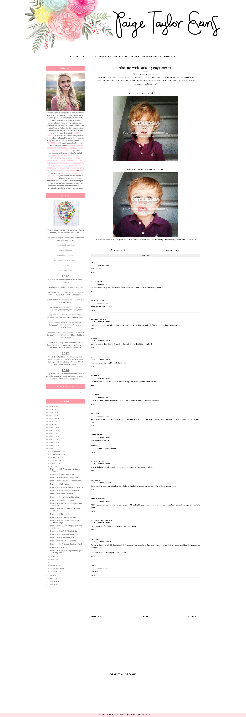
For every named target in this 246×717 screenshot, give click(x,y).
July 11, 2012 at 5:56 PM (101, 303)
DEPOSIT (65, 282)
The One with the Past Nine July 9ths (64, 534)
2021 (51, 422)
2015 (51, 440)
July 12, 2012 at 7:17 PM (101, 501)
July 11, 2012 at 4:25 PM (101, 265)
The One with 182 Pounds (59, 514)
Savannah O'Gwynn (99, 319)
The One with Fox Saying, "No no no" (64, 517)
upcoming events (151, 56)
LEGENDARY (64, 150)
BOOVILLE (71, 145)
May (52, 559)
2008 (51, 584)
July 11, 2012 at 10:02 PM (101, 416)
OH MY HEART (56, 171)
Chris (93, 357)
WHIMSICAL (60, 168)
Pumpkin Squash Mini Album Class (61, 315)
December (55, 451)
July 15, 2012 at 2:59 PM (101, 568)
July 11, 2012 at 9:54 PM (101, 397)
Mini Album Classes (65, 255)
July (52, 466)
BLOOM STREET (61, 166)
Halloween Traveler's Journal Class (64, 322)
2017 (51, 434)
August (54, 463)
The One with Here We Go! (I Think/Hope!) (66, 481)
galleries (169, 56)
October (55, 457)
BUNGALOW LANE (54, 163)
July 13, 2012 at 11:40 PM (101, 541)
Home (145, 616)
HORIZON (50, 168)
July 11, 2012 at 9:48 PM (101, 378)
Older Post (194, 616)
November (55, 454)
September (56, 460)
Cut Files (65, 265)
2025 (51, 410)
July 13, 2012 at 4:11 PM (101, 523)
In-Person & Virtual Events (65, 260)
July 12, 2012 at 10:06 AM (101, 482)
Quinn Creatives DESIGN (138, 715)
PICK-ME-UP (70, 168)
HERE (80, 295)
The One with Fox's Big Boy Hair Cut (64, 531)
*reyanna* (95, 539)
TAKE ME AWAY (69, 171)
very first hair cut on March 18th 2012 (120, 77)
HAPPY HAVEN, (58, 155)
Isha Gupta (95, 480)
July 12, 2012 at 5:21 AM (101, 437)
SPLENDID (80, 161)
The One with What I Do (59, 547)
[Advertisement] (65, 628)
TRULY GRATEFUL (75, 166)
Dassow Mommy (98, 338)
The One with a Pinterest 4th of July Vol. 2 (66, 544)
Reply (93, 272)
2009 (51, 581)
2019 (51, 428)
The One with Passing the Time (62, 500)
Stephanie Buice (98, 499)
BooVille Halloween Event (69, 300)
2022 (51, 419)
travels (135, 56)
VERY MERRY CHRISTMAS (67, 148)
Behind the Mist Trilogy (101, 520)
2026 (51, 407)
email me (56, 345)
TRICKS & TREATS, (71, 155)
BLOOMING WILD (53, 161)
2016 (51, 437)
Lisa (92, 565)
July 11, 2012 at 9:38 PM (101, 359)
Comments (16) (172, 250)
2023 (51, 416)
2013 (51, 446)
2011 (51, 575)
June (53, 556)
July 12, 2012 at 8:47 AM (101, 463)
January (54, 571)
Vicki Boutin (59, 362)
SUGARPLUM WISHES (71, 158)
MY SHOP (60, 181)
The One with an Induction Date (62, 538)
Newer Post (97, 616)
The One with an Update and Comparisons (66, 487)
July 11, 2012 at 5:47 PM (101, 284)
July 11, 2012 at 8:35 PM (101, 322)
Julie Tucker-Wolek (99, 300)
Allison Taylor (97, 461)
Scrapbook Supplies (65, 245)
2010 (51, 578)
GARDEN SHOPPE (68, 161)
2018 (51, 431)
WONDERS (66, 163)
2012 (51, 449)
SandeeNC (95, 376)
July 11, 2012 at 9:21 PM (101, 340)
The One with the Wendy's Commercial (65, 491)
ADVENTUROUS (56, 158)
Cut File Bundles (65, 270)
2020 (51, 425)
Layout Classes (65, 250)
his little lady (97, 281)
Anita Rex (95, 413)
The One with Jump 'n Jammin (61, 494)
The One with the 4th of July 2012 (63, 541)
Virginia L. (95, 394)
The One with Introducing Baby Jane (64, 478)
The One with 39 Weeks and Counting (64, 497)
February (55, 568)
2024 (51, 413)
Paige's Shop (105, 56)
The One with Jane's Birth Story (62, 474)
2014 (51, 443)
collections (120, 56)
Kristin (94, 263)
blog (93, 56)
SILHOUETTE (53, 178)
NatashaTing (96, 435)
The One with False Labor (59, 484)
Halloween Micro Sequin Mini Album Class (65, 332)
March (54, 565)
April (53, 562)
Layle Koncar (71, 362)
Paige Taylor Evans (108, 715)
